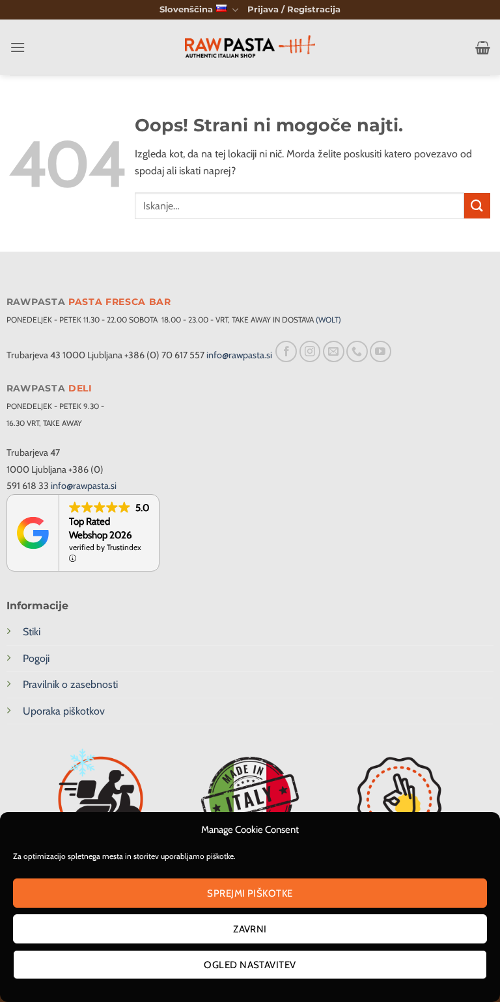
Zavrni (250, 929)
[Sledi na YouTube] (380, 351)
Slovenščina (186, 9)
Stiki (31, 632)
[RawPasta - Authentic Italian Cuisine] (250, 47)
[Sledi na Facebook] (286, 351)
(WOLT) (328, 319)
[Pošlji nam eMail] (333, 351)
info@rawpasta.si (239, 355)
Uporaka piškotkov (64, 711)
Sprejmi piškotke (249, 893)
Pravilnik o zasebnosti (70, 684)
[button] (293, 10)
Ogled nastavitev (250, 965)
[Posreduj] (477, 205)
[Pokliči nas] (357, 351)
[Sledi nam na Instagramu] (310, 351)
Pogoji (36, 658)
